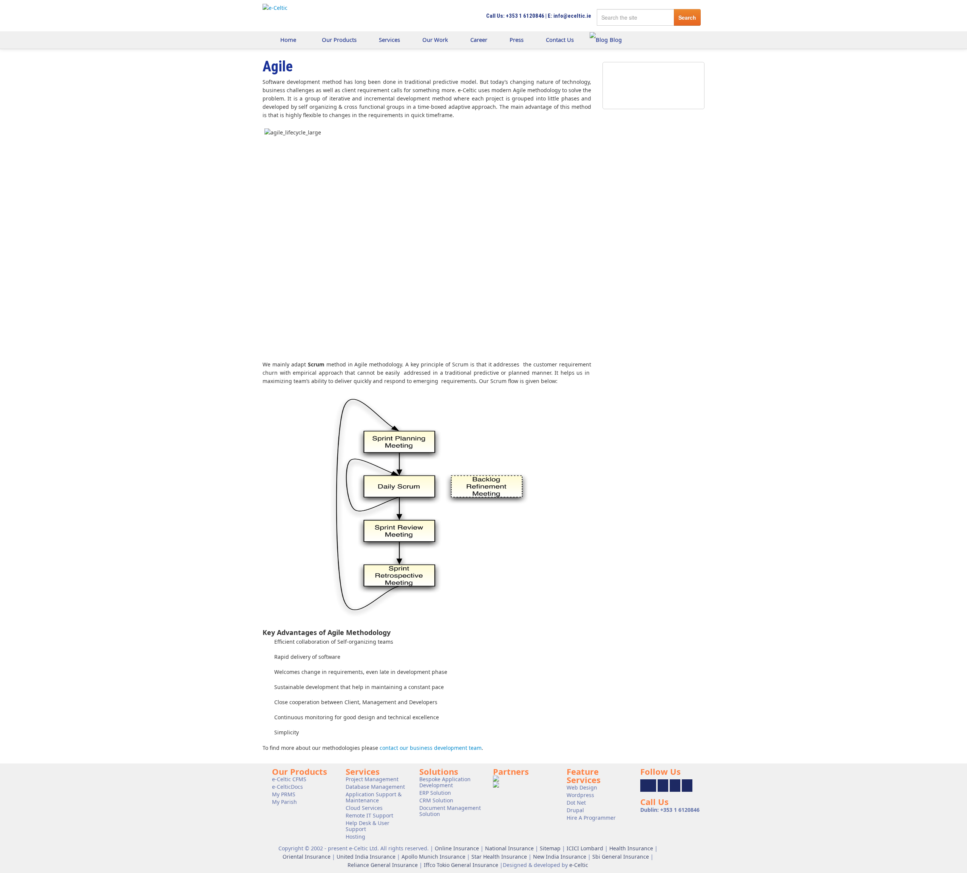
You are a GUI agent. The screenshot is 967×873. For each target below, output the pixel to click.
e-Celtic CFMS (289, 779)
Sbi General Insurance (620, 856)
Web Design (582, 787)
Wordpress (580, 795)
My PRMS (283, 794)
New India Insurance (559, 856)
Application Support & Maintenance (374, 797)
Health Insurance (631, 848)
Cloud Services (364, 807)
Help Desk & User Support (367, 826)
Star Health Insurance (499, 856)
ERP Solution (435, 792)
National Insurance (509, 848)
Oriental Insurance (307, 856)
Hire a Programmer (591, 817)
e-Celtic (578, 864)
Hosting (355, 836)
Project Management (372, 779)
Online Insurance (457, 848)
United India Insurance (366, 856)
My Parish (284, 801)
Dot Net (576, 802)
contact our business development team (431, 747)
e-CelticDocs (287, 786)
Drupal (575, 810)
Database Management (375, 786)
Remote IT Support (369, 815)
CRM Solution (436, 800)
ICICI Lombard (585, 848)
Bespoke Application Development (445, 782)
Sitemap (550, 848)
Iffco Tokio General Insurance (461, 864)
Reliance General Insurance (383, 864)
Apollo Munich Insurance (433, 856)
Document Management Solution (450, 810)
